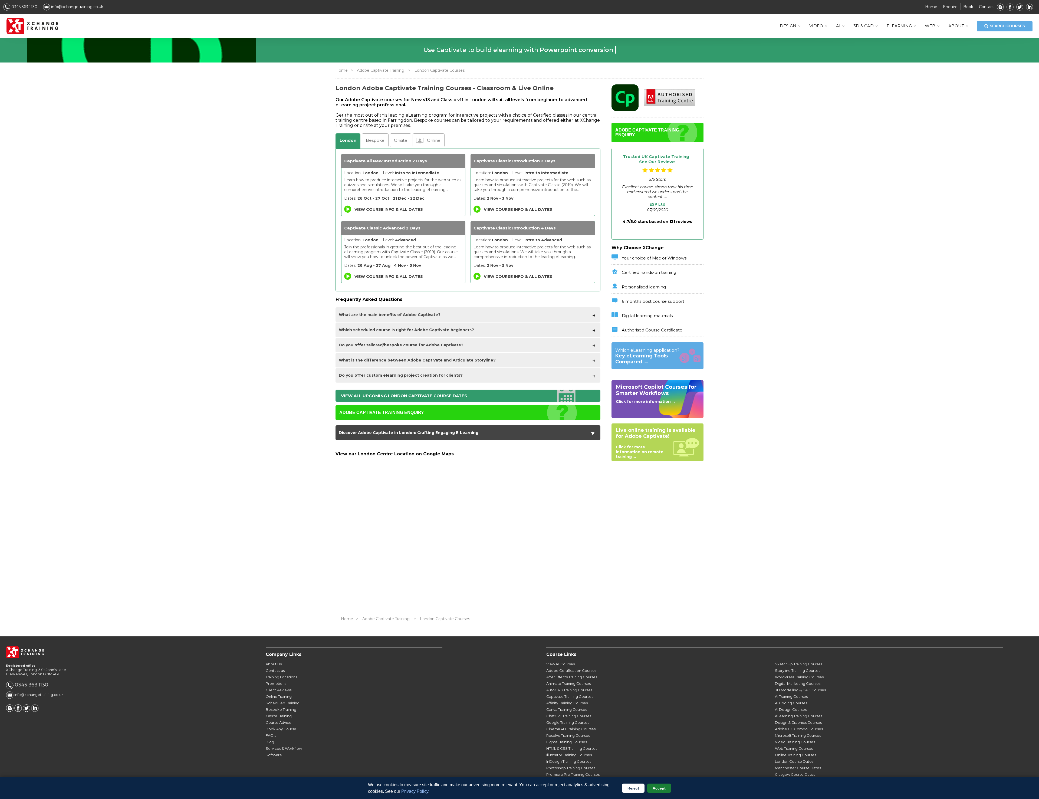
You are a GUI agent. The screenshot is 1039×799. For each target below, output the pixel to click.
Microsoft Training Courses (798, 735)
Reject (633, 788)
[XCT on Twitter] (1019, 6)
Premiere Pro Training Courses (573, 774)
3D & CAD (863, 25)
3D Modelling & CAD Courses (800, 690)
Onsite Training (279, 716)
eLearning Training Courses (798, 716)
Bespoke (375, 140)
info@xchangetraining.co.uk (76, 6)
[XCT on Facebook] (1010, 6)
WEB (930, 25)
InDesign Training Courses (568, 761)
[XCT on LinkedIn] (1029, 6)
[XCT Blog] (1000, 6)
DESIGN (788, 25)
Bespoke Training (281, 709)
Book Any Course (281, 729)
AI (838, 25)
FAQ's (271, 735)
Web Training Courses (794, 748)
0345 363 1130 (23, 6)
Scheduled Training (283, 703)
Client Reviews (278, 690)
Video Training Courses (795, 742)
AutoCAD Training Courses (569, 690)
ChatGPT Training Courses (568, 716)
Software (274, 755)
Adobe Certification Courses (571, 670)
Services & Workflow (284, 748)
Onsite (400, 140)
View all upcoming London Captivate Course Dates (404, 395)
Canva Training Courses (566, 709)
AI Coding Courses (791, 703)
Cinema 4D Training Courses (571, 729)
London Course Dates (794, 761)
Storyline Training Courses (797, 670)
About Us (274, 664)
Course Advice (278, 722)
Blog (270, 742)
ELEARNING (899, 25)
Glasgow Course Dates (795, 774)
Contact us (275, 670)
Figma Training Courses (566, 742)
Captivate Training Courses (569, 696)
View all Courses (560, 664)
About (956, 25)
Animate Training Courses (568, 683)
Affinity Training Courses (567, 703)
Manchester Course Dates (798, 768)
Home (931, 6)
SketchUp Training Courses (798, 664)
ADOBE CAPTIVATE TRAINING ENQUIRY (381, 412)
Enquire (950, 6)
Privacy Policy (414, 791)
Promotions (276, 683)
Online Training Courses (795, 755)
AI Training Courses (791, 696)
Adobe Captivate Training (380, 70)
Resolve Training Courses (568, 735)
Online (433, 140)
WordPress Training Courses (799, 677)
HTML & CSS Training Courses (571, 748)
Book (968, 6)
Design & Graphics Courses (798, 722)
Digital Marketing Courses (797, 683)
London (348, 140)
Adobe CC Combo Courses (799, 729)
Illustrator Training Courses (569, 755)
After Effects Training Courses (571, 677)
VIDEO (816, 25)
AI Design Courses (791, 709)
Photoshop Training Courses (570, 768)
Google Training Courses (567, 722)
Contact (986, 6)
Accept (659, 788)
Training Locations (281, 677)
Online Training (279, 696)
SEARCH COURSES (1007, 26)
